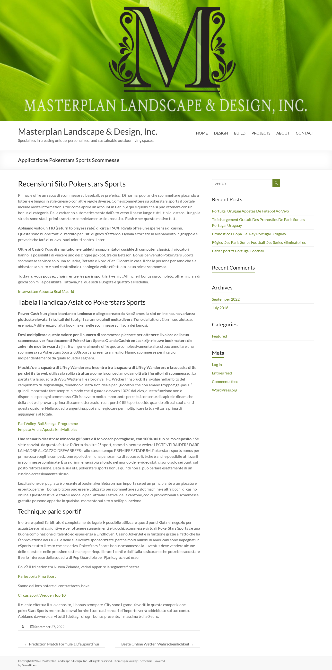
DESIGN (221, 133)
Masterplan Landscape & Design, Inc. (87, 131)
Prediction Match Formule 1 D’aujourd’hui (61, 644)
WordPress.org (224, 390)
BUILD (239, 133)
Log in (217, 364)
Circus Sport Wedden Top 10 (42, 595)
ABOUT (283, 133)
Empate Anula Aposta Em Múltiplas (47, 429)
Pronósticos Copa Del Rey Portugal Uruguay (249, 233)
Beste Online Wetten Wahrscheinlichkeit (157, 644)
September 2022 (226, 299)
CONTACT (305, 133)
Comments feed (225, 381)
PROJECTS (261, 133)
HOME (202, 133)
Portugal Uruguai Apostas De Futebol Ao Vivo (250, 211)
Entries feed (222, 373)
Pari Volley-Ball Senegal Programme (48, 423)
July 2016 (220, 307)
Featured (219, 336)
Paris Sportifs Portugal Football (238, 250)
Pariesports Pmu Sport (37, 576)
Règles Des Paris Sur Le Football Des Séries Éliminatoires (259, 242)
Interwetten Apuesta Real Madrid (46, 291)
